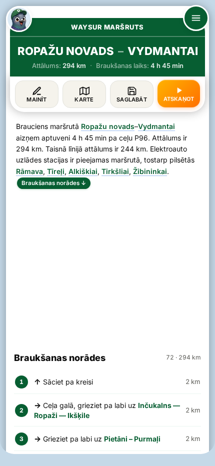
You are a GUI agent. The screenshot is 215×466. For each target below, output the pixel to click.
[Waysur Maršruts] (19, 19)
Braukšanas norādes (54, 183)
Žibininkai (150, 171)
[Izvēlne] (196, 18)
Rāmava (29, 171)
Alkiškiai (83, 171)
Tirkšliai (115, 171)
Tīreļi (55, 171)
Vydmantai (156, 126)
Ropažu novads (107, 126)
